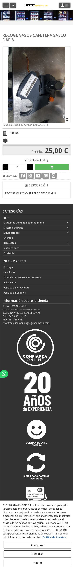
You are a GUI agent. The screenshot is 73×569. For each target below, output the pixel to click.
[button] (13, 5)
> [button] (7, 217)
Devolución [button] (9, 272)
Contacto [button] (9, 253)
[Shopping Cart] (52, 167)
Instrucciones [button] (11, 248)
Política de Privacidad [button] (16, 287)
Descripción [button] (38, 185)
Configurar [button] (37, 545)
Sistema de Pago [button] (13, 227)
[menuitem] (36, 217)
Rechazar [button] (37, 553)
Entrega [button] (8, 267)
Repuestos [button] (9, 242)
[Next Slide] (66, 85)
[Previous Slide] (7, 85)
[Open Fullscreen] (66, 119)
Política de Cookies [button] (14, 292)
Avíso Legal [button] (9, 282)
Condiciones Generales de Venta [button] (22, 277)
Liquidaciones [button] (11, 232)
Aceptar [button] (37, 562)
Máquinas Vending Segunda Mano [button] (23, 222)
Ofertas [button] (8, 237)
